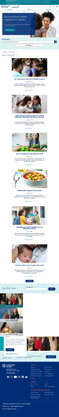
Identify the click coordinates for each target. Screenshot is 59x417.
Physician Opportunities (49, 386)
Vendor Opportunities (49, 375)
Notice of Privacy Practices (9, 409)
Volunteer (33, 378)
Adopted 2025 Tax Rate (36, 373)
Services (29, 9)
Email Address (29, 287)
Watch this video (9, 30)
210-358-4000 (10, 373)
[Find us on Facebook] (8, 377)
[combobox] (28, 42)
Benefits (46, 384)
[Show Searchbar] (53, 6)
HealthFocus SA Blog (35, 369)
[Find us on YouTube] (15, 377)
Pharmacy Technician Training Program (35, 397)
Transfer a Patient (34, 392)
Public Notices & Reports (36, 375)
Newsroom (46, 371)
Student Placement (48, 394)
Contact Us (33, 367)
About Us (33, 365)
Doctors (9, 9)
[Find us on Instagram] (19, 377)
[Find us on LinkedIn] (22, 377)
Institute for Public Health (36, 371)
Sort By (4, 55)
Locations (48, 9)
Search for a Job (34, 384)
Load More (29, 281)
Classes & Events (48, 367)
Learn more (17, 4)
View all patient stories (12, 354)
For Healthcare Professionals (40, 390)
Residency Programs (35, 394)
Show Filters (29, 45)
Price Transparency (48, 373)
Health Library (47, 369)
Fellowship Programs (49, 392)
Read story (10, 349)
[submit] (55, 42)
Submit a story (51, 356)
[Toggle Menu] (57, 6)
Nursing (32, 386)
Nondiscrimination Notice (17, 406)
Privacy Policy (6, 406)
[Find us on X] (11, 377)
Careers (33, 382)
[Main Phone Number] (50, 6)
